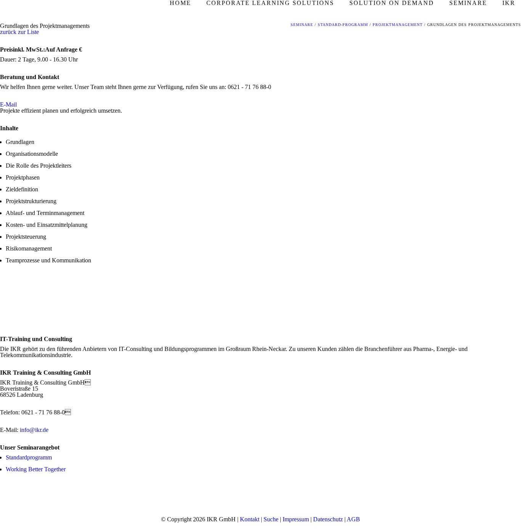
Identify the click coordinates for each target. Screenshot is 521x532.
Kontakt (249, 519)
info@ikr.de (34, 430)
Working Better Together (36, 469)
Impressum (296, 519)
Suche (271, 519)
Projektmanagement (398, 25)
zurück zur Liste (19, 32)
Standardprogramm (29, 457)
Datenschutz (328, 519)
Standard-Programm (343, 25)
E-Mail (8, 104)
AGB (353, 519)
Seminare (302, 25)
